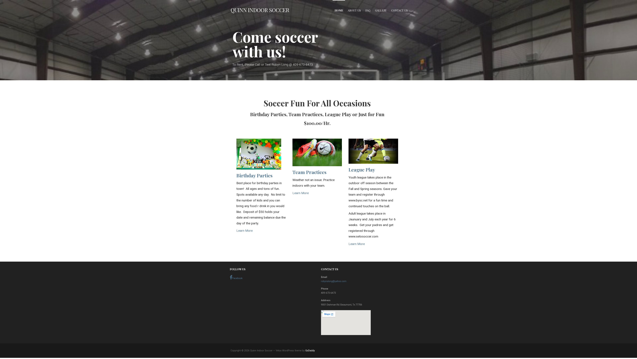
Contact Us (399, 10)
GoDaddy (310, 350)
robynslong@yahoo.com (333, 281)
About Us (354, 10)
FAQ (367, 10)
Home (339, 10)
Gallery (381, 10)
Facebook (237, 278)
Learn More (244, 231)
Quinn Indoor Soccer (260, 9)
